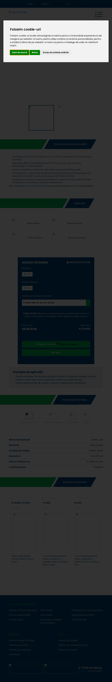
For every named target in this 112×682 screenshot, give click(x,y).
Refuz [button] (35, 52)
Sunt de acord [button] (19, 52)
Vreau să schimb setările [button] (56, 52)
